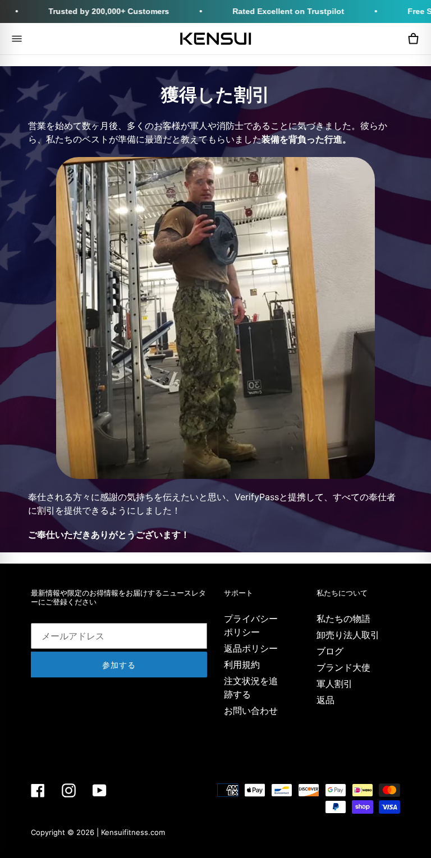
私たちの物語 (343, 618)
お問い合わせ (251, 710)
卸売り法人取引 (348, 634)
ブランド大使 (343, 667)
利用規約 (242, 664)
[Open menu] (17, 38)
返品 (325, 699)
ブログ (330, 651)
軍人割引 (334, 683)
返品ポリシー (251, 648)
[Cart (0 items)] (413, 38)
